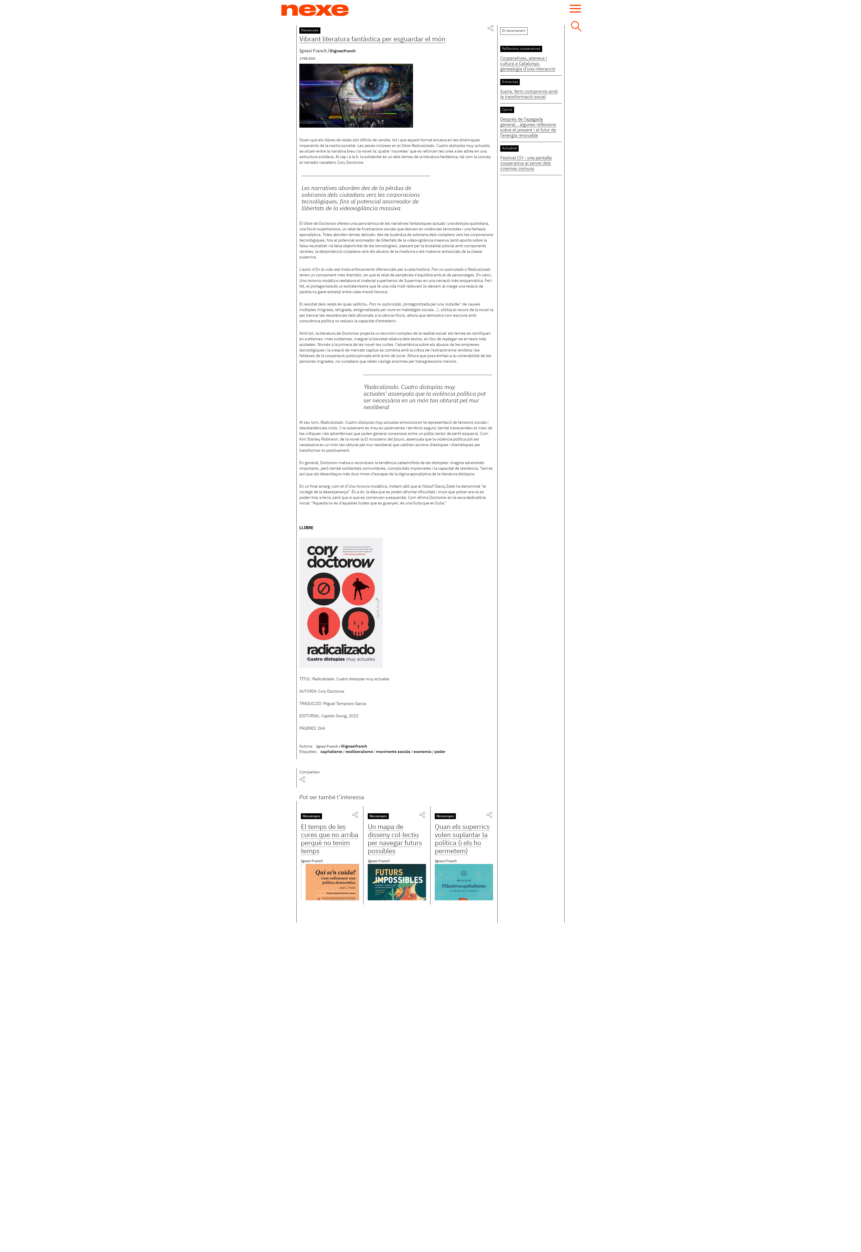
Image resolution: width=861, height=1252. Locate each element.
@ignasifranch (342, 51)
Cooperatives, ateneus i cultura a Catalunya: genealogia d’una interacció (527, 63)
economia (422, 752)
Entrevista (510, 82)
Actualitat (509, 148)
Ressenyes (310, 30)
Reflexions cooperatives (521, 49)
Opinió (507, 110)
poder (440, 752)
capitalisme (331, 752)
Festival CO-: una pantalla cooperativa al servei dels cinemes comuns (526, 163)
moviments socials (393, 752)
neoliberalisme (359, 752)
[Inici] (315, 10)
